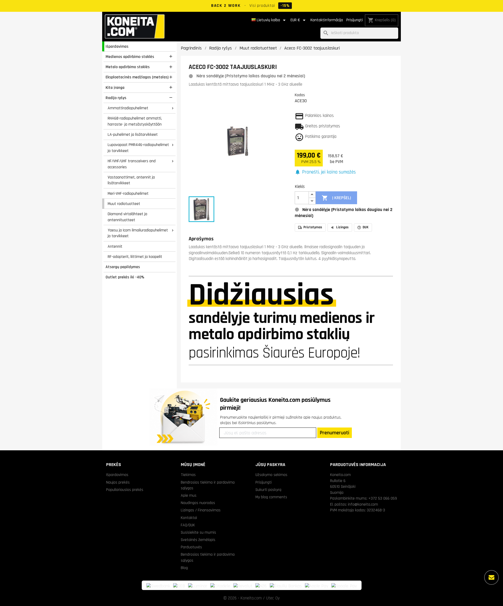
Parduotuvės (191, 547)
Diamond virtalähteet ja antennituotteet (127, 217)
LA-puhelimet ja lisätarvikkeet (133, 134)
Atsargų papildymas (123, 266)
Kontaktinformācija (326, 20)
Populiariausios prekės (124, 489)
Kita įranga (115, 87)
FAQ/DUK (188, 525)
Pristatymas (312, 227)
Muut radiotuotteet (124, 203)
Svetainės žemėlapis (198, 539)
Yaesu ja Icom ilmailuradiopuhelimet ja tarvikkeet (138, 233)
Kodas (300, 95)
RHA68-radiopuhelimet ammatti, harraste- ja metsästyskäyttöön (135, 121)
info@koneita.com (363, 504)
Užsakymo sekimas (271, 474)
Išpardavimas (117, 46)
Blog (184, 567)
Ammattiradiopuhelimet (128, 108)
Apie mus (188, 495)
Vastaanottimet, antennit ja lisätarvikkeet (131, 180)
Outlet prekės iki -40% (125, 277)
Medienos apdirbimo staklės (130, 56)
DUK (366, 227)
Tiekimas (188, 474)
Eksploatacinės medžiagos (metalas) (137, 77)
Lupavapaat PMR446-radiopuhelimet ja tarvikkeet (138, 147)
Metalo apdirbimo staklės (128, 66)
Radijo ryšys (116, 97)
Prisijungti (354, 20)
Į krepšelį (336, 198)
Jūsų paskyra (270, 465)
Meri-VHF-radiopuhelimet (128, 193)
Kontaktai (189, 517)
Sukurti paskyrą (268, 489)
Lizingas (342, 227)
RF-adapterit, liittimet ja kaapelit (135, 256)
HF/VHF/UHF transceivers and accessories (132, 164)
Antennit (115, 246)
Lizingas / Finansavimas (201, 510)
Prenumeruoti (334, 432)
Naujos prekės (118, 482)
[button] (325, 172)
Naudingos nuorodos (198, 502)
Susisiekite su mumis (198, 532)
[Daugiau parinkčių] (491, 577)
